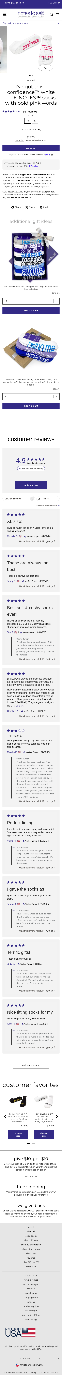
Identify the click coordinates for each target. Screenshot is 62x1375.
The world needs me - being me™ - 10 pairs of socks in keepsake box (31, 288)
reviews (31, 1289)
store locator (31, 1293)
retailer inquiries (31, 1306)
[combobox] (48, 506)
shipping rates (31, 1297)
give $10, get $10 (31, 1262)
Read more (18, 706)
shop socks (31, 1236)
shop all (31, 1231)
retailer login (31, 1310)
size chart (31, 1253)
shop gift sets (31, 1240)
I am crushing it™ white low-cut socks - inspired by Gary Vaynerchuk (44, 1118)
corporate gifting (31, 1315)
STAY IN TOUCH (30, 1358)
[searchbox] (16, 498)
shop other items (31, 1249)
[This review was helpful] (47, 541)
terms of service (51, 1372)
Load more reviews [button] (31, 1065)
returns (31, 1302)
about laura (31, 1275)
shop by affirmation (31, 1245)
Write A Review (31, 485)
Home (30, 80)
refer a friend (31, 1177)
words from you (31, 1284)
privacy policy (36, 1372)
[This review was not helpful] (52, 541)
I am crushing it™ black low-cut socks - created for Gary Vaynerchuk (18, 1118)
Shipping (19, 140)
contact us (31, 1267)
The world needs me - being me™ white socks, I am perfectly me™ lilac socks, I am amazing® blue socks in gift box (31, 382)
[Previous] (5, 1116)
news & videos (31, 1280)
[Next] (57, 1116)
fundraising (31, 1319)
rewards (31, 1258)
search (31, 1227)
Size (31, 116)
